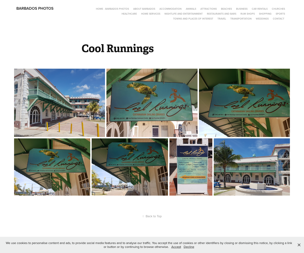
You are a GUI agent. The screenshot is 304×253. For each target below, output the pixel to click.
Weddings (262, 18)
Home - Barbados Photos (112, 9)
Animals (191, 9)
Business (242, 9)
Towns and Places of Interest (193, 18)
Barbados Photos (34, 8)
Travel (221, 18)
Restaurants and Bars (221, 13)
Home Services (150, 13)
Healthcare (129, 13)
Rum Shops (247, 13)
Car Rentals (260, 9)
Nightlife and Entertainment (183, 13)
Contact (278, 18)
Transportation (241, 18)
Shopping (265, 13)
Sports (280, 13)
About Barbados (144, 9)
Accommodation (170, 9)
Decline (189, 247)
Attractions (208, 9)
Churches (278, 9)
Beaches (226, 9)
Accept (176, 247)
